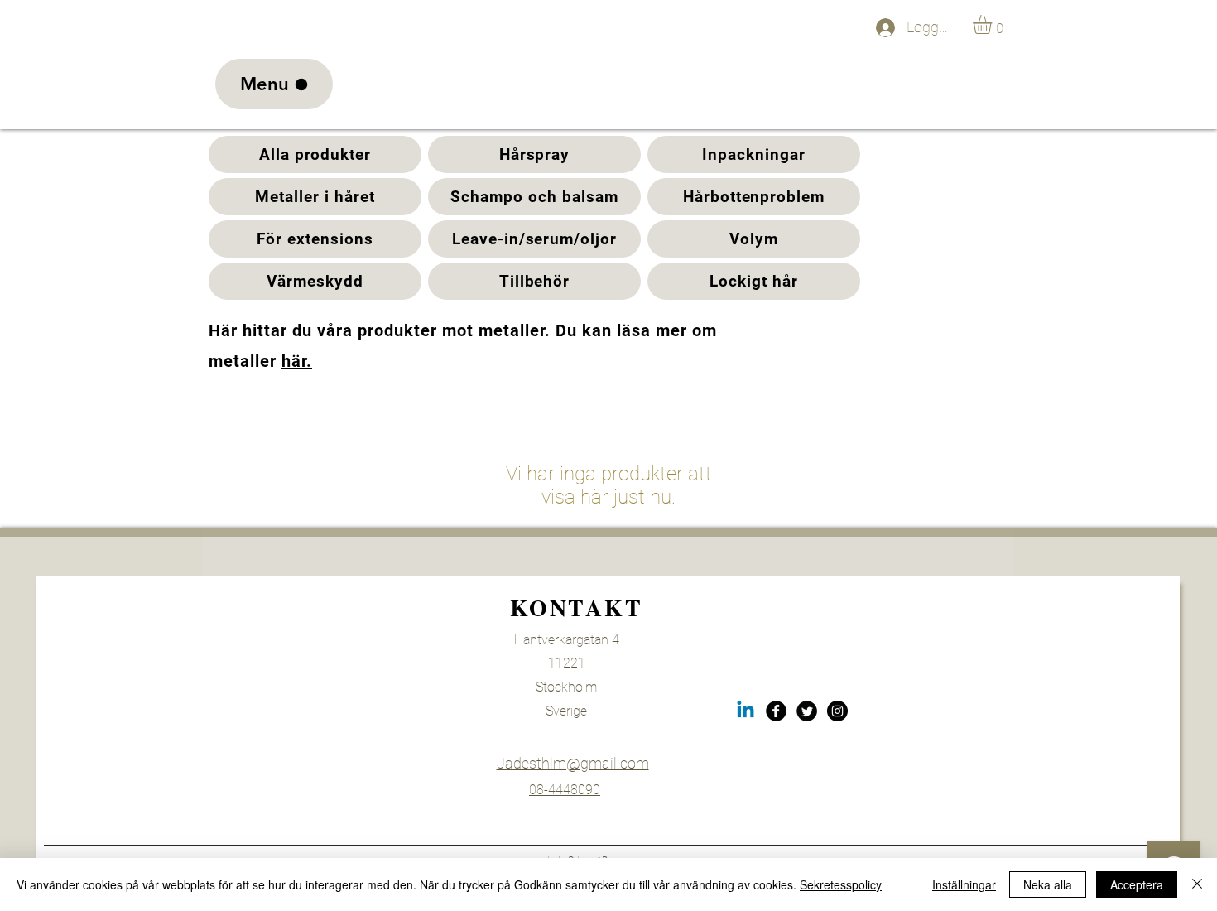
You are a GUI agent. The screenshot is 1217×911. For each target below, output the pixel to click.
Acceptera (1136, 884)
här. (296, 361)
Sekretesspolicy (841, 884)
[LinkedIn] (745, 711)
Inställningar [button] (964, 884)
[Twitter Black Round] (806, 711)
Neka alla (1047, 884)
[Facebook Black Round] (776, 711)
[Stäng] (1197, 884)
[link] (993, 24)
